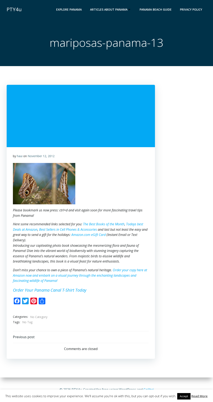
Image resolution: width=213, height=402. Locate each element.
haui (19, 156)
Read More (199, 396)
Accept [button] (184, 396)
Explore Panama (69, 9)
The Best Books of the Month (103, 224)
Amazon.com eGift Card (88, 234)
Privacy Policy (191, 9)
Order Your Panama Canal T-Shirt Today (49, 290)
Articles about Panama (109, 9)
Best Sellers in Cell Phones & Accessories (68, 229)
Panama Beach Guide (156, 9)
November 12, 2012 (41, 156)
